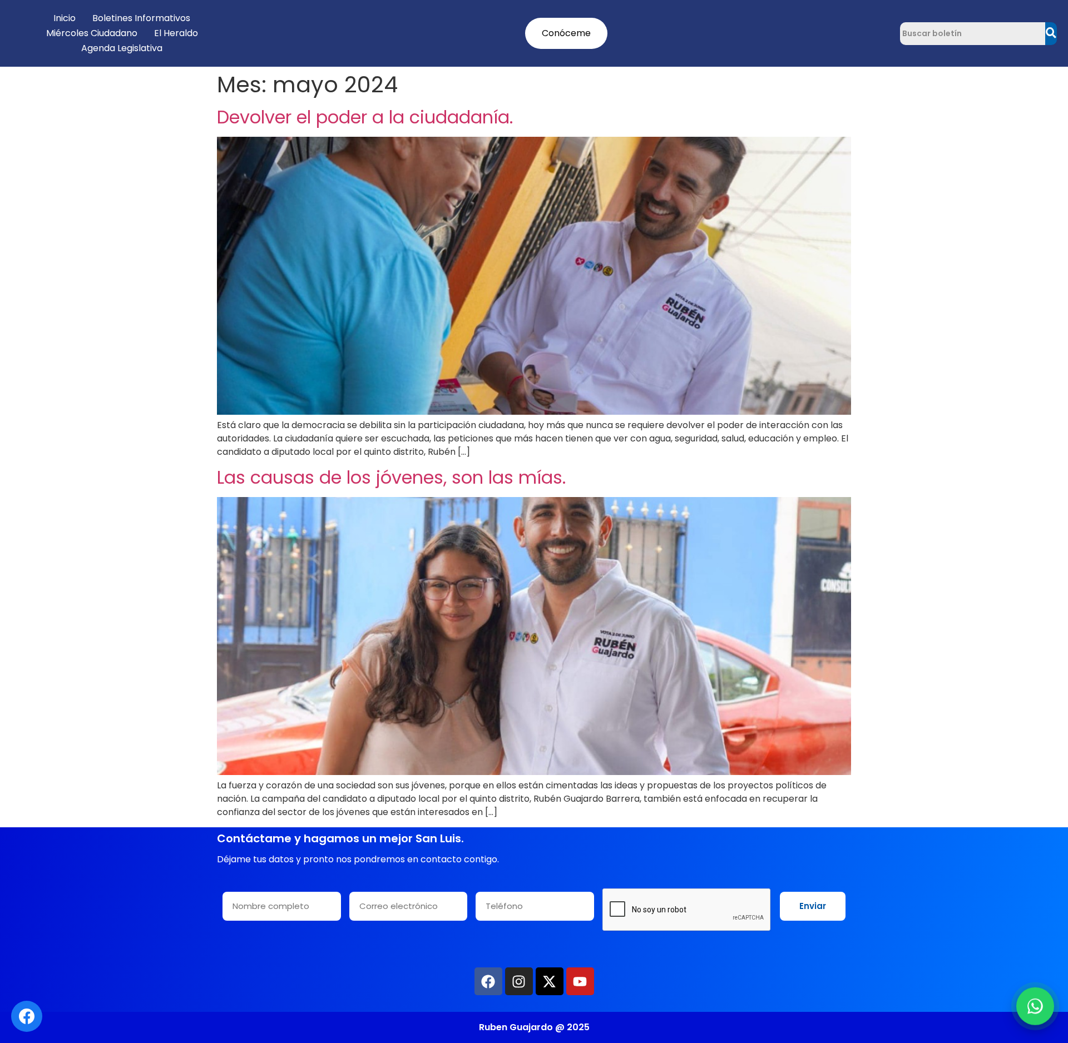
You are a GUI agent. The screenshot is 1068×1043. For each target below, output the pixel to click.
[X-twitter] (549, 981)
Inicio (64, 18)
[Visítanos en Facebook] (26, 1016)
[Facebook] (488, 981)
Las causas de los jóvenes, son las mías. (391, 477)
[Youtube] (580, 981)
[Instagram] (519, 981)
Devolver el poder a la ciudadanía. (365, 117)
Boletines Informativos (141, 18)
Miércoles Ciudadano (91, 33)
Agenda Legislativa (121, 48)
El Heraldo (176, 33)
